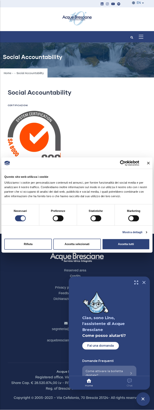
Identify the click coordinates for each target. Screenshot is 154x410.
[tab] (89, 383)
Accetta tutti (126, 244)
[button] (102, 4)
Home (7, 73)
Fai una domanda (100, 345)
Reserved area (75, 270)
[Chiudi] (143, 282)
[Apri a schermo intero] (136, 282)
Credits (75, 276)
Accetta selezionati (77, 244)
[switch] (58, 218)
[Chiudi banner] (148, 163)
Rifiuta (28, 244)
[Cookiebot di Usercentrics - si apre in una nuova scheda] (122, 163)
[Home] (77, 18)
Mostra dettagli (132, 232)
